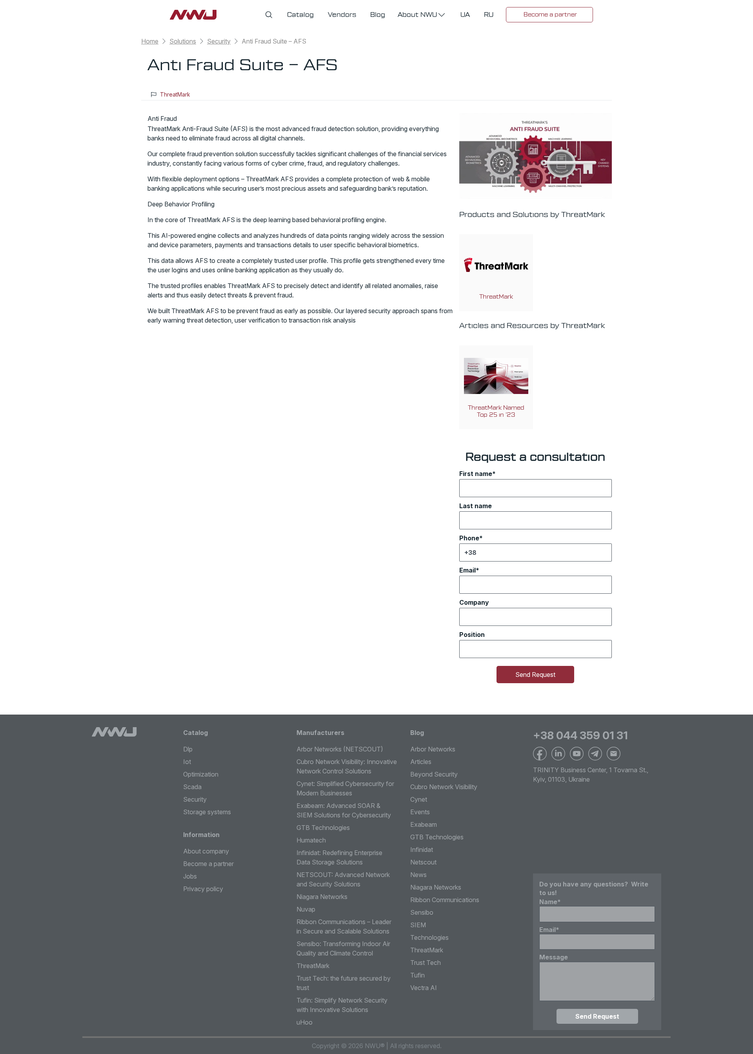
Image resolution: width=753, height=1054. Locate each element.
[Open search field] (269, 15)
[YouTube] (577, 753)
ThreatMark (175, 94)
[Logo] (114, 732)
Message (553, 957)
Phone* (471, 538)
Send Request (535, 674)
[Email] (613, 753)
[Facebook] (540, 753)
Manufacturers (320, 733)
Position (472, 634)
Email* (469, 570)
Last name (475, 506)
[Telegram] (595, 753)
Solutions (182, 41)
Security (219, 41)
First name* (477, 474)
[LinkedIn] (558, 753)
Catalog (195, 733)
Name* (550, 902)
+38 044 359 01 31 (580, 735)
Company (474, 602)
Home (149, 41)
